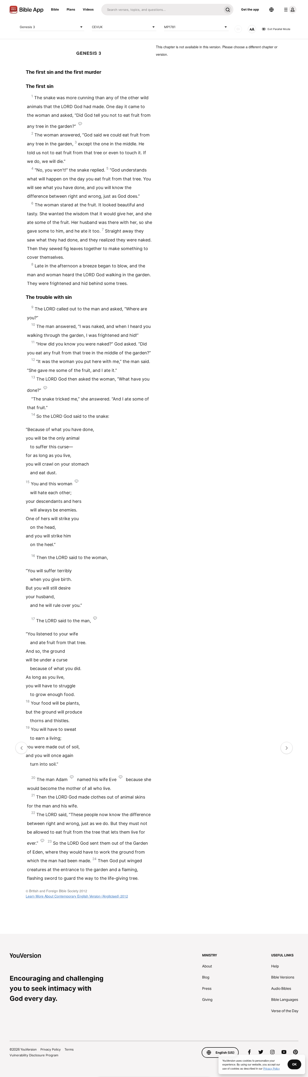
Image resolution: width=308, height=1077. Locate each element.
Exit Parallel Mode (279, 29)
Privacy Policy (50, 1049)
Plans (71, 9)
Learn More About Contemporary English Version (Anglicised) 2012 (77, 896)
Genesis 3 (27, 27)
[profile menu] (289, 9)
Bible (55, 9)
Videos (88, 9)
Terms (69, 1049)
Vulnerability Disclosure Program (34, 1055)
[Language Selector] (271, 9)
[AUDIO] (238, 29)
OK (294, 1064)
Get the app (250, 9)
